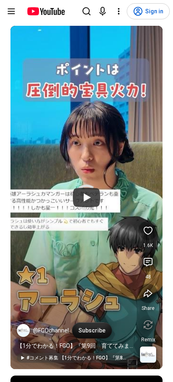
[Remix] (148, 324)
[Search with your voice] (103, 11)
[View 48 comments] (148, 262)
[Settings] (119, 11)
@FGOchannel (51, 330)
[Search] (86, 11)
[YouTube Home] (45, 11)
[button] (23, 330)
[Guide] (11, 11)
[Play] (86, 197)
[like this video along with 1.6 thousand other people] (148, 230)
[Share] (148, 293)
